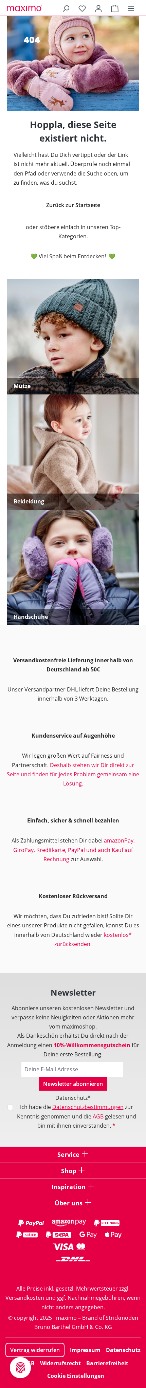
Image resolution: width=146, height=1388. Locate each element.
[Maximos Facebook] (73, 1272)
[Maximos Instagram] (46, 1272)
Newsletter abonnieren (73, 1084)
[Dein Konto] (98, 8)
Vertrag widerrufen (35, 1350)
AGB (98, 1116)
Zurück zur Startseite (73, 205)
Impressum (85, 1350)
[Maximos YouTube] (100, 1272)
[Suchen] (66, 8)
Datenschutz (123, 1350)
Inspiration (69, 1187)
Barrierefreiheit (107, 1363)
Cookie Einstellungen (75, 1376)
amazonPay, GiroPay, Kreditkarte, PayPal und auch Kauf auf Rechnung (74, 850)
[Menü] (131, 8)
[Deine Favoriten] (82, 8)
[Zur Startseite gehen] (41, 8)
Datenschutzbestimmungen (88, 1107)
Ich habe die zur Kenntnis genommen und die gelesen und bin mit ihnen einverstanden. (76, 1116)
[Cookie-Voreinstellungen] (20, 1367)
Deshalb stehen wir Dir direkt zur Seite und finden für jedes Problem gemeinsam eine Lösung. (73, 774)
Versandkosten (24, 1297)
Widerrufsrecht (60, 1363)
